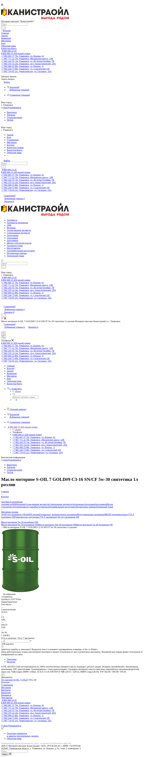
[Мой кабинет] (2, 303)
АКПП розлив (32, 514)
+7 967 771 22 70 (27, 58)
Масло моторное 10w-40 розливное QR (57, 525)
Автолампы (100, 504)
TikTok (10, 120)
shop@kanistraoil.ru (12, 107)
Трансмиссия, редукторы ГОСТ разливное (35, 517)
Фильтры (20, 504)
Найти (4, 754)
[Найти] (3, 27)
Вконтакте (12, 112)
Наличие (11, 662)
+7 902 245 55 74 (27, 61)
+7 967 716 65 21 (26, 71)
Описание (12, 659)
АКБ (14, 504)
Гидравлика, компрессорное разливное (58, 514)
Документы (6, 697)
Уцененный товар (104, 507)
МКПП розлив (111, 514)
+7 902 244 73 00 (25, 69)
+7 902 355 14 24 (28, 64)
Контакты (6, 690)
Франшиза (6, 695)
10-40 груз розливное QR (13, 514)
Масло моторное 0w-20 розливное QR (19, 525)
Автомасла (6, 504)
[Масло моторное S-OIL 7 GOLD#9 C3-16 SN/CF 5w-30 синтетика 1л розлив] (20, 591)
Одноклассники (14, 117)
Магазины (6, 687)
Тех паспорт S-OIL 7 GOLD (14, 680)
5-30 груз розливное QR (67, 517)
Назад (18, 391)
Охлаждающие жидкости (37, 504)
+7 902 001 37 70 (22, 56)
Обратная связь (14, 738)
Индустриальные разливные (90, 514)
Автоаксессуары (26, 507)
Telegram (11, 115)
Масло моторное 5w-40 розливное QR (94, 525)
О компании (7, 685)
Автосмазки (78, 504)
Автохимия (89, 504)
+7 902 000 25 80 (22, 66)
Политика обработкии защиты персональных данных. (23, 734)
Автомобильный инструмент (62, 507)
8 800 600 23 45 (9, 51)
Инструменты (41, 507)
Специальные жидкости (60, 504)
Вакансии (6, 692)
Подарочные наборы (86, 507)
